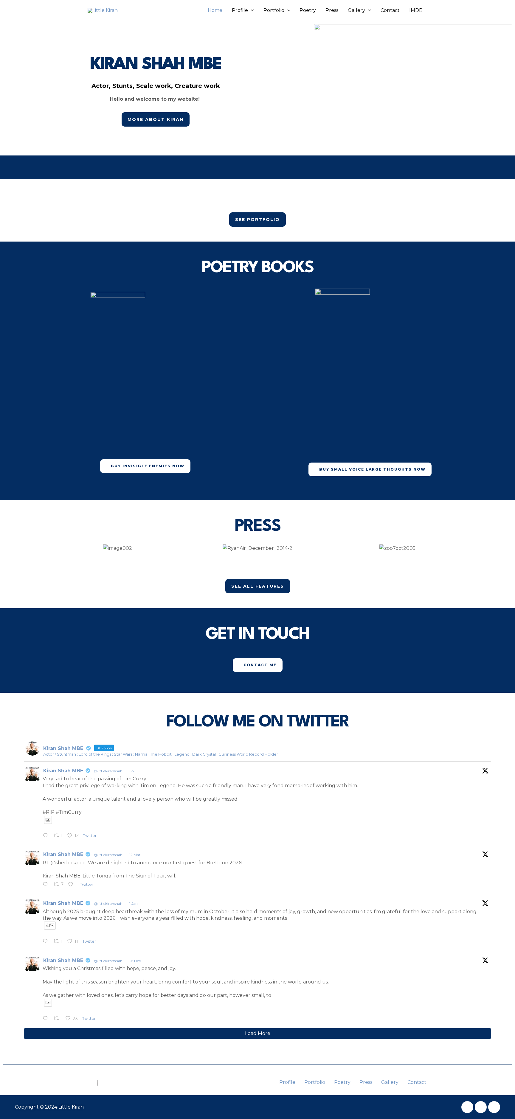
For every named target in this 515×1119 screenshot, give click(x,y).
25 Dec (135, 960)
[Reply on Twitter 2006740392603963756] (46, 941)
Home (215, 10)
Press (331, 10)
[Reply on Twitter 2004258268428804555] (46, 1018)
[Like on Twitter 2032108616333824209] (72, 884)
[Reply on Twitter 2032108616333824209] (46, 884)
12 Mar (134, 854)
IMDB (416, 10)
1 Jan (133, 903)
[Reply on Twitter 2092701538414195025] (46, 836)
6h (131, 771)
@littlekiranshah (108, 771)
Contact (390, 10)
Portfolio (273, 10)
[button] (251, 10)
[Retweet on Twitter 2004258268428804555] (58, 1018)
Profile (240, 10)
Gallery (356, 10)
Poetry (308, 10)
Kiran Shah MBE (63, 771)
